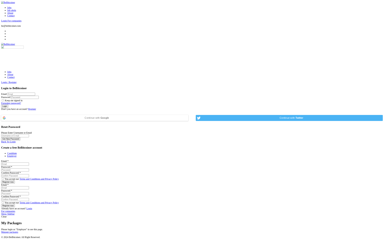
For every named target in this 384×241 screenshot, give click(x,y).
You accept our (31, 179)
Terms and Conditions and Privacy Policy (39, 179)
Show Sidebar (8, 214)
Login (4, 21)
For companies (14, 21)
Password (5, 97)
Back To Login (8, 141)
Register (32, 109)
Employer (11, 156)
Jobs (9, 7)
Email (4, 94)
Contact (11, 15)
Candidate (12, 153)
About (10, 13)
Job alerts (11, 10)
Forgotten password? (11, 103)
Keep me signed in (13, 100)
